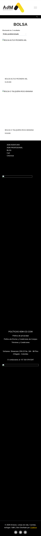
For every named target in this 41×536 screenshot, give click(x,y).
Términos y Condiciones (21, 342)
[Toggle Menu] (35, 7)
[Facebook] (15, 532)
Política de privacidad (21, 336)
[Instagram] (20, 532)
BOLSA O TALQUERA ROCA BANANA (19, 130)
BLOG (9, 150)
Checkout (10, 156)
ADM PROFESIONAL (15, 148)
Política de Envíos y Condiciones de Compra (20, 339)
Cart (8, 153)
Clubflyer (33, 528)
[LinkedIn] (25, 532)
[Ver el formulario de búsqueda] (37, 16)
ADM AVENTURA (13, 145)
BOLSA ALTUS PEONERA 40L (16, 79)
